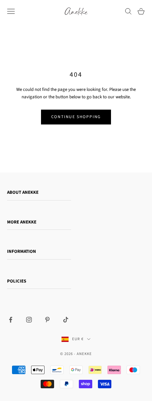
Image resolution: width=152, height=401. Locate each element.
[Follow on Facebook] (10, 319)
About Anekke (23, 192)
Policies (16, 281)
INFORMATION (21, 251)
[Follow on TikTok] (65, 319)
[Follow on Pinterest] (47, 319)
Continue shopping (76, 117)
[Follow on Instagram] (29, 319)
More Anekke (21, 222)
